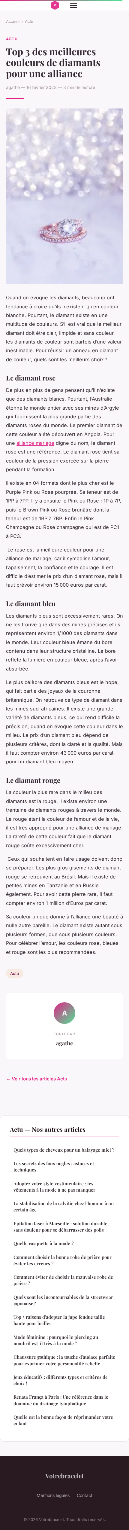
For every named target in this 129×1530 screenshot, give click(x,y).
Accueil (13, 21)
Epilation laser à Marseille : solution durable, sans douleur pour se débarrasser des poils (61, 1226)
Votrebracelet (64, 1475)
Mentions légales (53, 1495)
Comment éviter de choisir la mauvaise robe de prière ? (63, 1280)
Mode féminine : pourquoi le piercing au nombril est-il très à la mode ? (56, 1340)
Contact (84, 1495)
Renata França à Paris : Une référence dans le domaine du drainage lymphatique (61, 1400)
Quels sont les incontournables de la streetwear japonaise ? (63, 1300)
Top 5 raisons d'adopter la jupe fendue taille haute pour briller (59, 1320)
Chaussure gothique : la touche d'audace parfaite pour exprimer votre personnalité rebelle (64, 1360)
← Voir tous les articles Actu (36, 1079)
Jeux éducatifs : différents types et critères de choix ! (61, 1380)
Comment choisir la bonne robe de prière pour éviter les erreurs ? (63, 1260)
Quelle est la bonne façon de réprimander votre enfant (63, 1420)
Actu (29, 21)
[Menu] (74, 5)
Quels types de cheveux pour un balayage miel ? (64, 1150)
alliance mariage (35, 443)
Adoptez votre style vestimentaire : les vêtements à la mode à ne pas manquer (54, 1186)
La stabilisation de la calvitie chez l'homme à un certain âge (64, 1206)
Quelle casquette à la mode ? (44, 1243)
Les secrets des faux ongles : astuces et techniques (54, 1166)
